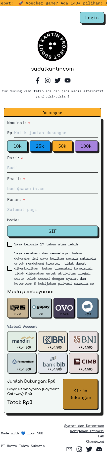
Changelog (95, 441)
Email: (16, 178)
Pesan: (16, 199)
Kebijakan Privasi (87, 431)
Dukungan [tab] (52, 112)
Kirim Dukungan (80, 394)
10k (17, 146)
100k (86, 146)
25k (40, 146)
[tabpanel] (52, 264)
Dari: (15, 157)
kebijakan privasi (55, 283)
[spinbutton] (56, 133)
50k (62, 146)
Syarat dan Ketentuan (84, 425)
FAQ (101, 436)
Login (92, 17)
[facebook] (38, 81)
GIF (53, 231)
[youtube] (67, 81)
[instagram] (48, 81)
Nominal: (19, 122)
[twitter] (57, 81)
